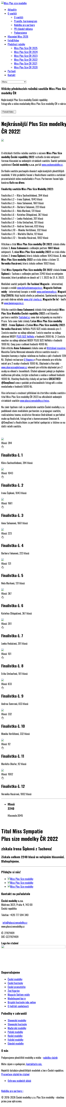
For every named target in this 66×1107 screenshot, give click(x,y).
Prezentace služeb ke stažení (15, 1074)
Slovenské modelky (17, 1020)
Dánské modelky (16, 1043)
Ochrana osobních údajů (19, 1081)
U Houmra (29, 360)
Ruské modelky (15, 1036)
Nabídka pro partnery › (12, 1091)
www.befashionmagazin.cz (29, 288)
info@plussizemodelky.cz (15, 923)
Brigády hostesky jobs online (22, 1002)
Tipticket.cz (24, 317)
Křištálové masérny (56, 348)
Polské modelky (15, 1032)
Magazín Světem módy (19, 995)
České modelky (15, 979)
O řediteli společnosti (18, 1006)
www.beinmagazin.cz (14, 303)
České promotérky (16, 987)
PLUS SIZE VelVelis (25, 336)
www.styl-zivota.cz (33, 299)
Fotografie (13, 822)
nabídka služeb (50, 1058)
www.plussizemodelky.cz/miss (34, 401)
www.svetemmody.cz (47, 292)
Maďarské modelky (17, 1028)
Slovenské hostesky (17, 1024)
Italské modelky (15, 1040)
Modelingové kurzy (17, 998)
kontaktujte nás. (34, 1064)
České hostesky (15, 983)
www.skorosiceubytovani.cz (14, 367)
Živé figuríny (14, 991)
